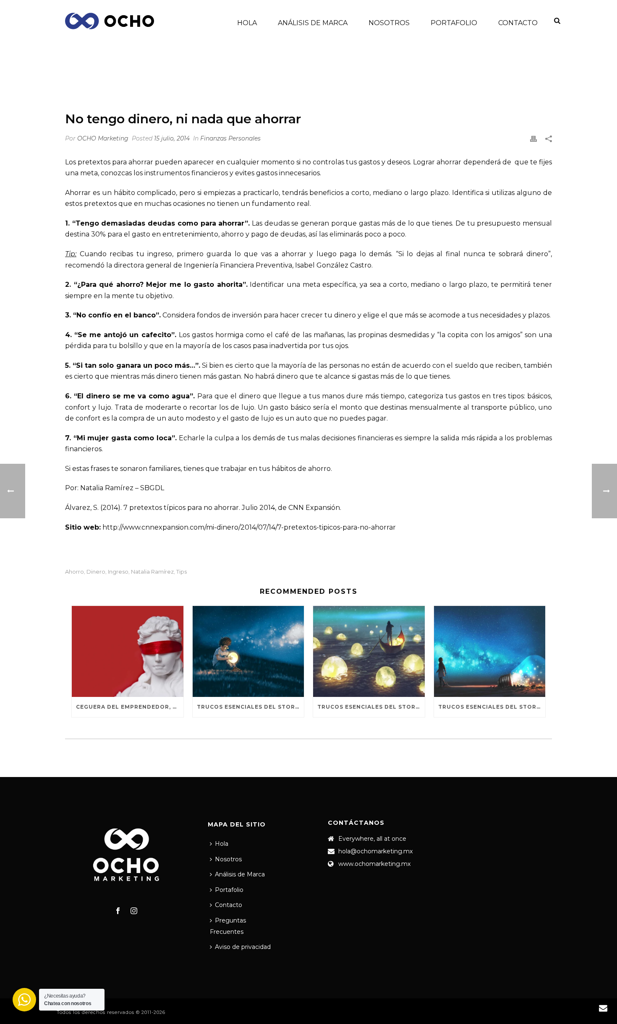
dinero (95, 571)
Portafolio (454, 23)
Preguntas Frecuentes (228, 926)
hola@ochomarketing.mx (375, 851)
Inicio (344, 82)
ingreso (118, 571)
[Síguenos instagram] (134, 911)
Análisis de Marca (313, 23)
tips (181, 571)
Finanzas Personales (390, 82)
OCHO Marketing (102, 138)
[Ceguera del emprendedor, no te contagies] (127, 651)
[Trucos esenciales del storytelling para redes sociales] (490, 651)
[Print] (533, 138)
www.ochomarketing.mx (374, 864)
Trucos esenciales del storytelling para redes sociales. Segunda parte (371, 707)
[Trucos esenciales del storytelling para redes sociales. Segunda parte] (369, 651)
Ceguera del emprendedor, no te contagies (129, 707)
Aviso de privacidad (243, 947)
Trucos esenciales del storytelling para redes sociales (492, 707)
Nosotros (389, 23)
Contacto (518, 23)
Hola (247, 23)
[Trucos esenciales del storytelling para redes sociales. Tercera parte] (248, 651)
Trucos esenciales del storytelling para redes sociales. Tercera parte (250, 707)
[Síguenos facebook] (118, 911)
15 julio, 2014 (172, 138)
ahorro (74, 571)
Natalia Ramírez (152, 571)
